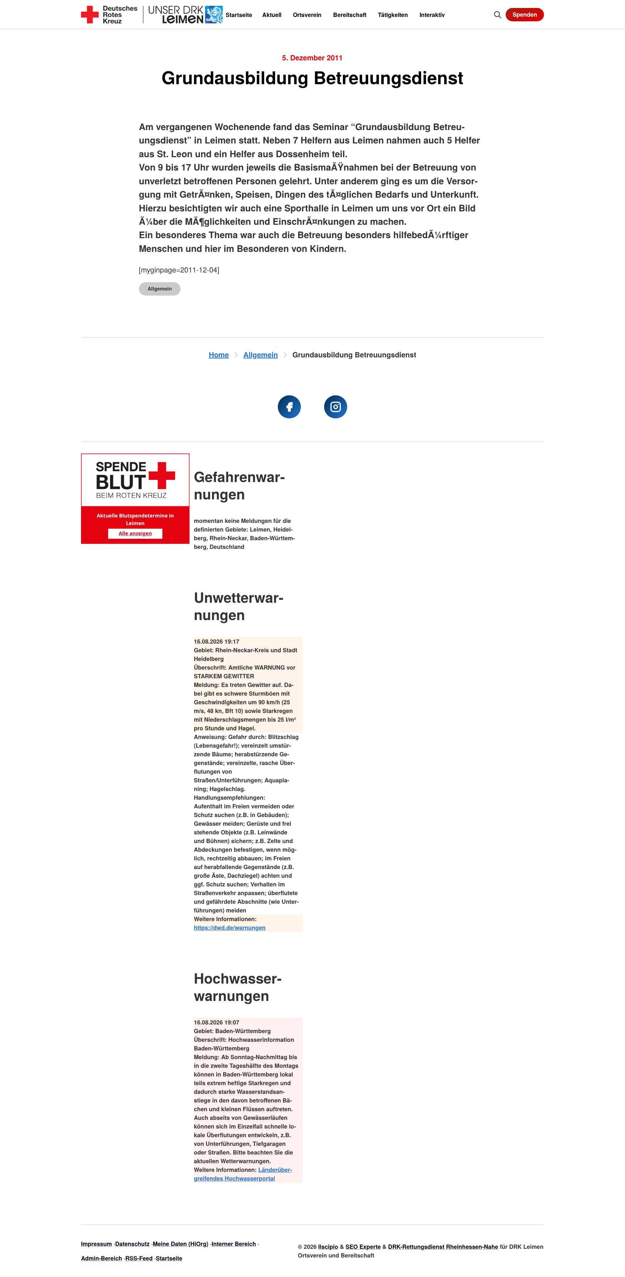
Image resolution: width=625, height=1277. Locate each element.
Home (219, 354)
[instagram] (335, 406)
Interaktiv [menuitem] (432, 14)
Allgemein (160, 288)
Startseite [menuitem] (239, 14)
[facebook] (289, 406)
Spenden (525, 14)
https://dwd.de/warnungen (229, 927)
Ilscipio (328, 1246)
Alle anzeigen (135, 533)
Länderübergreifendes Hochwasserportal (243, 1173)
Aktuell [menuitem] (271, 14)
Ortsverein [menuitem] (307, 14)
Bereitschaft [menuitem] (349, 14)
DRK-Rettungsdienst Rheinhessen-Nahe (443, 1246)
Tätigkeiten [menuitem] (393, 14)
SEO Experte (362, 1246)
